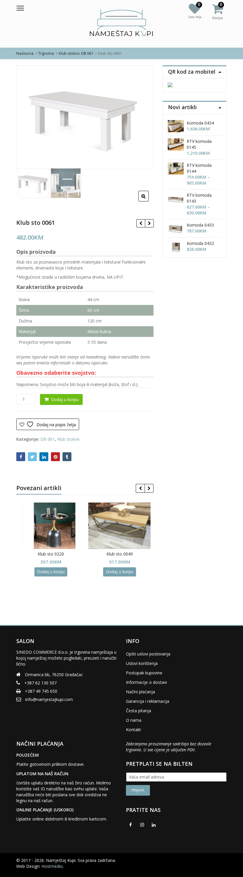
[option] (85, 117)
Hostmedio (52, 866)
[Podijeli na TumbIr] (67, 456)
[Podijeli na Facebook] (20, 456)
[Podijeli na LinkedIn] (43, 456)
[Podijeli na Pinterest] (55, 456)
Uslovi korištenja (142, 663)
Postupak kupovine (144, 673)
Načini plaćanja (140, 692)
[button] (148, 201)
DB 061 (47, 439)
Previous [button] (27, 116)
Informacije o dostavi (146, 682)
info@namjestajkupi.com (49, 699)
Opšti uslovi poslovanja (148, 654)
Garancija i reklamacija (147, 701)
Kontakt (133, 729)
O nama (133, 720)
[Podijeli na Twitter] (32, 456)
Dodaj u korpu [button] (51, 571)
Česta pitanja (138, 710)
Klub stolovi (68, 439)
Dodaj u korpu (65, 399)
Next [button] (142, 116)
